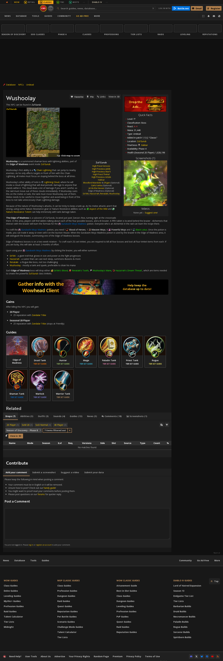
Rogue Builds (180, 626)
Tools (33, 560)
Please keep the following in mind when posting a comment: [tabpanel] (40, 512)
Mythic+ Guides (12, 601)
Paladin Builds (181, 621)
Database (21, 16)
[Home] (20, 8)
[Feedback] (214, 16)
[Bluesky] (201, 656)
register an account (44, 545)
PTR (51, 8)
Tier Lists (9, 621)
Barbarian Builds (182, 606)
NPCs (21, 84)
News (8, 16)
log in (31, 545)
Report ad (217, 553)
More (217, 560)
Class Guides (11, 585)
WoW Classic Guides (128, 580)
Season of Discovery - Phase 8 (22, 430)
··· (84, 2)
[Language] (219, 16)
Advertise (59, 656)
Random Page (101, 656)
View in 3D (114, 96)
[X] (196, 656)
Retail (31, 2)
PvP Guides (122, 616)
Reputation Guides (67, 611)
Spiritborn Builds (182, 637)
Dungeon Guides (66, 596)
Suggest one (151, 212)
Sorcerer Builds (181, 632)
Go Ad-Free (82, 16)
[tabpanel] (87, 438)
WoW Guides (11, 580)
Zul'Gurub (141, 141)
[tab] (10, 416)
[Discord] (191, 656)
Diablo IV (100, 2)
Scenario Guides (66, 621)
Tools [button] (35, 16)
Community (64, 16)
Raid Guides (10, 611)
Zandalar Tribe (39, 315)
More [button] (97, 16)
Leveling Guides (12, 596)
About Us (46, 656)
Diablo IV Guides (182, 580)
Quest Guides (64, 606)
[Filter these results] (167, 424)
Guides (48, 16)
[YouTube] (212, 656)
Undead (30, 84)
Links (102, 96)
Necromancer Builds (184, 616)
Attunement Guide (127, 585)
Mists (76, 2)
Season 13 (178, 590)
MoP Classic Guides (68, 580)
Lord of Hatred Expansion (187, 585)
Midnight (9, 626)
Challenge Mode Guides (70, 626)
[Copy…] (161, 424)
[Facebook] (207, 656)
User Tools (31, 656)
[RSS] (217, 656)
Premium (118, 656)
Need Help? (15, 656)
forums (41, 494)
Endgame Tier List (183, 596)
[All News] (7, 2)
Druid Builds (179, 611)
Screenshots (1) (145, 158)
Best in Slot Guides (127, 590)
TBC (62, 2)
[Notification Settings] (208, 16)
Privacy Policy (133, 656)
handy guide (50, 487)
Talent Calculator (13, 616)
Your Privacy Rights (79, 656)
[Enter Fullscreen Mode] (203, 16)
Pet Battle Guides (67, 616)
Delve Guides (11, 590)
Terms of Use (152, 656)
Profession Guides (14, 606)
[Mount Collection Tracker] (87, 287)
